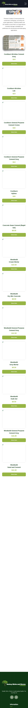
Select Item (14, 63)
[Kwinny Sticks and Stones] (9, 3)
